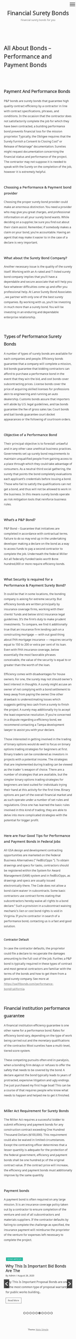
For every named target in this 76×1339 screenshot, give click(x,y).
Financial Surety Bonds (38, 13)
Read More (13, 1300)
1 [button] (24, 1313)
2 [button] (27, 1313)
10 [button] (51, 1313)
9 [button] (48, 1313)
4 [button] (33, 1313)
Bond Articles (14, 1259)
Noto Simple (42, 1329)
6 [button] (39, 1313)
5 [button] (36, 1313)
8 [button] (45, 1313)
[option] (38, 1281)
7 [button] (42, 1313)
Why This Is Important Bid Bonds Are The (36, 1268)
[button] (6, 1283)
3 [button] (30, 1313)
